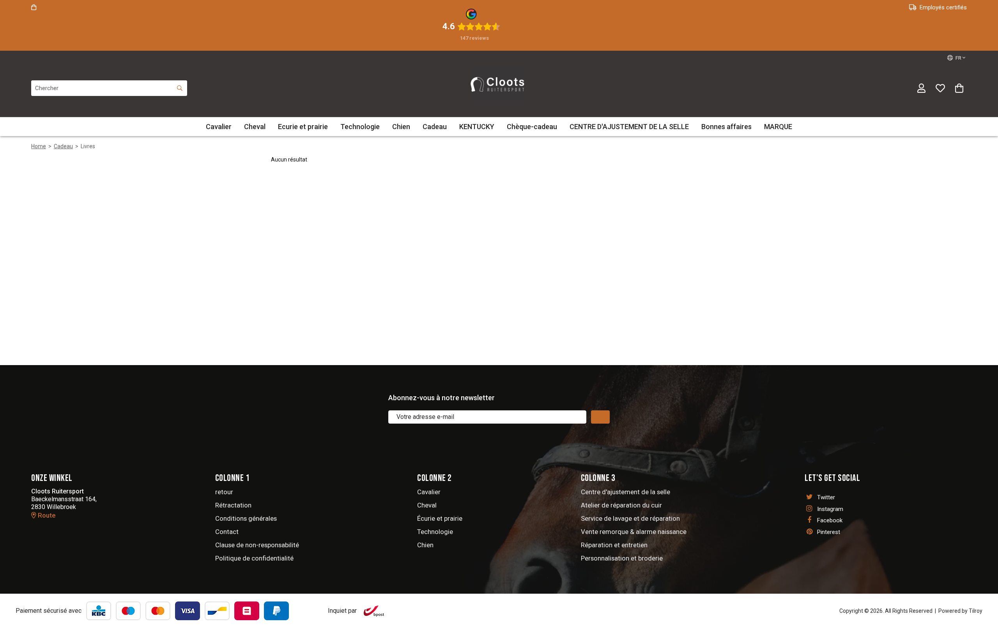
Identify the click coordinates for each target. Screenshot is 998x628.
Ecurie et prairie (303, 126)
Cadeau (435, 126)
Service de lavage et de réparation (630, 518)
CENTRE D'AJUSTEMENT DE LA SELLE (629, 126)
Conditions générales (246, 518)
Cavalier (219, 126)
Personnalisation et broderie (622, 558)
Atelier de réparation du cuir (621, 505)
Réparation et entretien (614, 545)
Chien (401, 126)
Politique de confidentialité (254, 558)
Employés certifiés (943, 7)
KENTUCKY (476, 126)
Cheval (254, 126)
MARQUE (778, 126)
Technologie (360, 126)
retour (224, 492)
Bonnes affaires (726, 126)
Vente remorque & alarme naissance (634, 532)
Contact (227, 532)
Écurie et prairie (439, 518)
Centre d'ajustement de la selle (625, 492)
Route (46, 515)
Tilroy (975, 611)
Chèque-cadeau (532, 126)
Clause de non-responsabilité (257, 545)
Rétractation (233, 505)
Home (38, 146)
